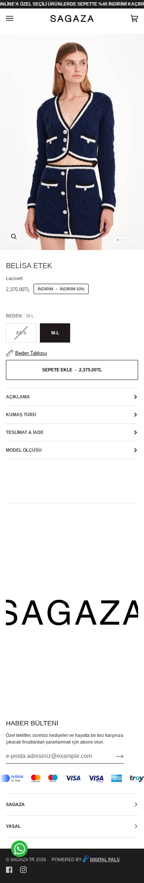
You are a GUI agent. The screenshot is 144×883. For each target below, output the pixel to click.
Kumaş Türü (21, 414)
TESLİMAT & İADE (25, 432)
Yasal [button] (13, 826)
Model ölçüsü (24, 450)
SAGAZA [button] (15, 804)
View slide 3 (127, 239)
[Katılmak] (114, 756)
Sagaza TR (22, 859)
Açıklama (18, 397)
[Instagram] (23, 869)
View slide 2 (122, 239)
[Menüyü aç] (17, 18)
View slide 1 (117, 239)
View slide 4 (132, 239)
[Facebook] (9, 869)
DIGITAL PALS (105, 859)
